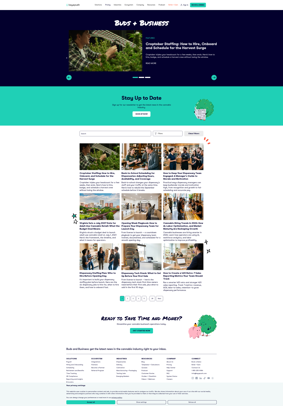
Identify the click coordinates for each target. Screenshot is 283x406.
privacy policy (117, 397)
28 (152, 298)
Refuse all (192, 402)
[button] (98, 5)
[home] (73, 5)
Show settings (141, 402)
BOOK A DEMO (198, 5)
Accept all (91, 402)
